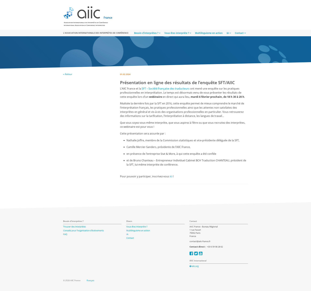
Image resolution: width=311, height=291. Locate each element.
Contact (239, 32)
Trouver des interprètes (74, 226)
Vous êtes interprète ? (176, 32)
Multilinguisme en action (209, 32)
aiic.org (195, 266)
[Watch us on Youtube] (200, 253)
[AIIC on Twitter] (196, 253)
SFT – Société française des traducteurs (166, 88)
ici (171, 176)
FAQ (65, 234)
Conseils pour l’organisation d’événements (83, 230)
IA (228, 32)
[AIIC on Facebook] (191, 253)
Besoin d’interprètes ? (146, 32)
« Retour (67, 74)
